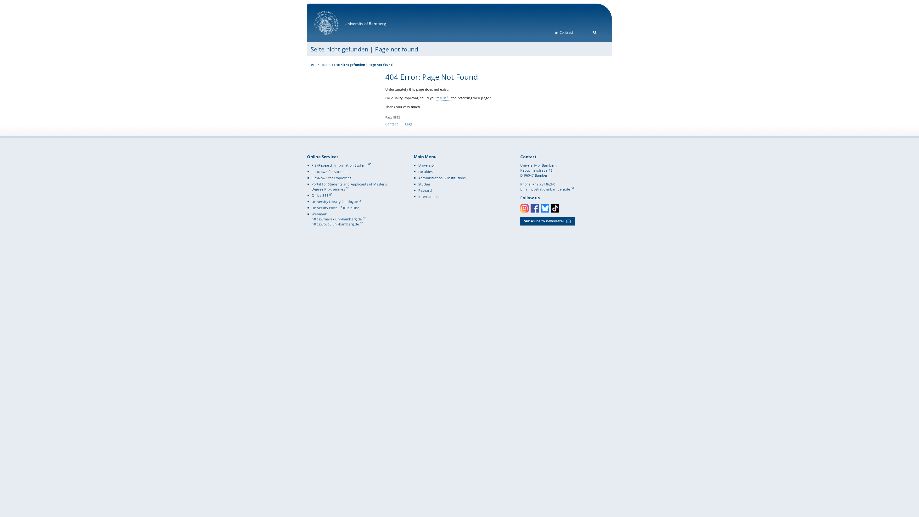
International (429, 196)
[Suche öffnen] (595, 32)
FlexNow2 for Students (330, 171)
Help (323, 64)
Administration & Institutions (442, 178)
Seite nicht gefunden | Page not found (364, 49)
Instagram (524, 208)
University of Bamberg (332, 37)
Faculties (425, 171)
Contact (391, 124)
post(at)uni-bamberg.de (550, 189)
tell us (442, 98)
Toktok (555, 208)
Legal (409, 124)
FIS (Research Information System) (339, 165)
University (426, 165)
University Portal (325, 208)
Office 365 (320, 195)
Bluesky (545, 208)
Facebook (535, 208)
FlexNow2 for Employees (331, 178)
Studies (424, 184)
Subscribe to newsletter (544, 221)
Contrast (566, 32)
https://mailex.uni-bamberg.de (337, 219)
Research (425, 190)
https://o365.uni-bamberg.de (335, 224)
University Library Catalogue (335, 201)
